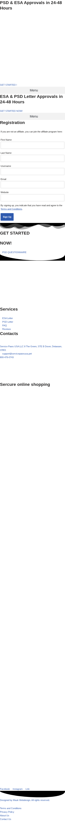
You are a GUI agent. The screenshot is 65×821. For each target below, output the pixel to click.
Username (6, 166)
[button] (32, 90)
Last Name (6, 153)
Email (3, 179)
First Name (6, 139)
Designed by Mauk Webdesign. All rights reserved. (25, 800)
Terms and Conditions (11, 209)
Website (5, 192)
